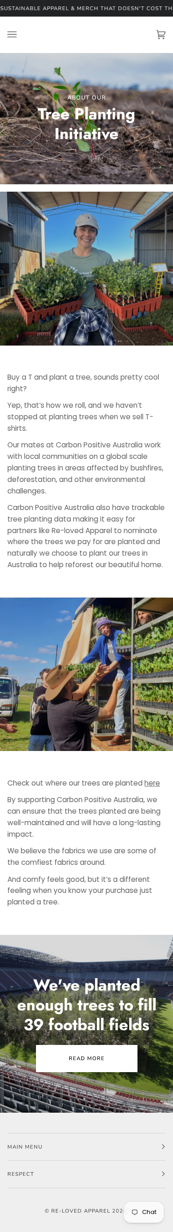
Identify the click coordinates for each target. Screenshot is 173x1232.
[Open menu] (21, 35)
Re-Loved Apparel (80, 1210)
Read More (87, 1058)
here (152, 783)
